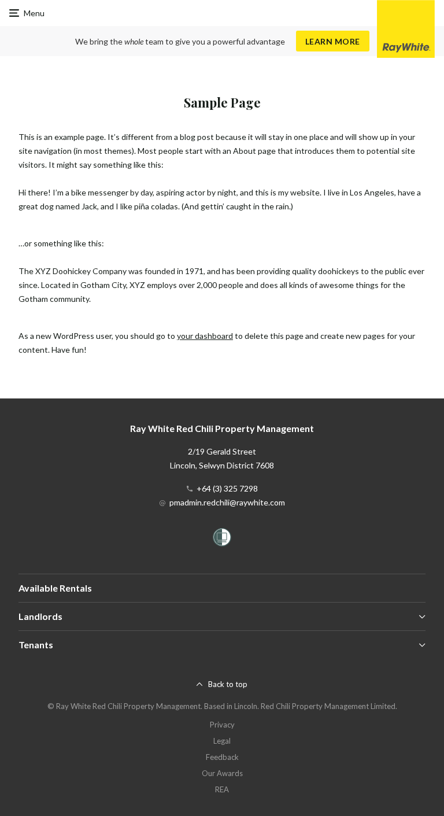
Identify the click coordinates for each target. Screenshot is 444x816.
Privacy (222, 724)
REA (222, 789)
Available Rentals (55, 587)
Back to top (227, 684)
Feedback (222, 757)
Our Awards (222, 773)
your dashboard (205, 336)
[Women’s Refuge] (222, 539)
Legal (222, 740)
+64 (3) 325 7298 (227, 488)
